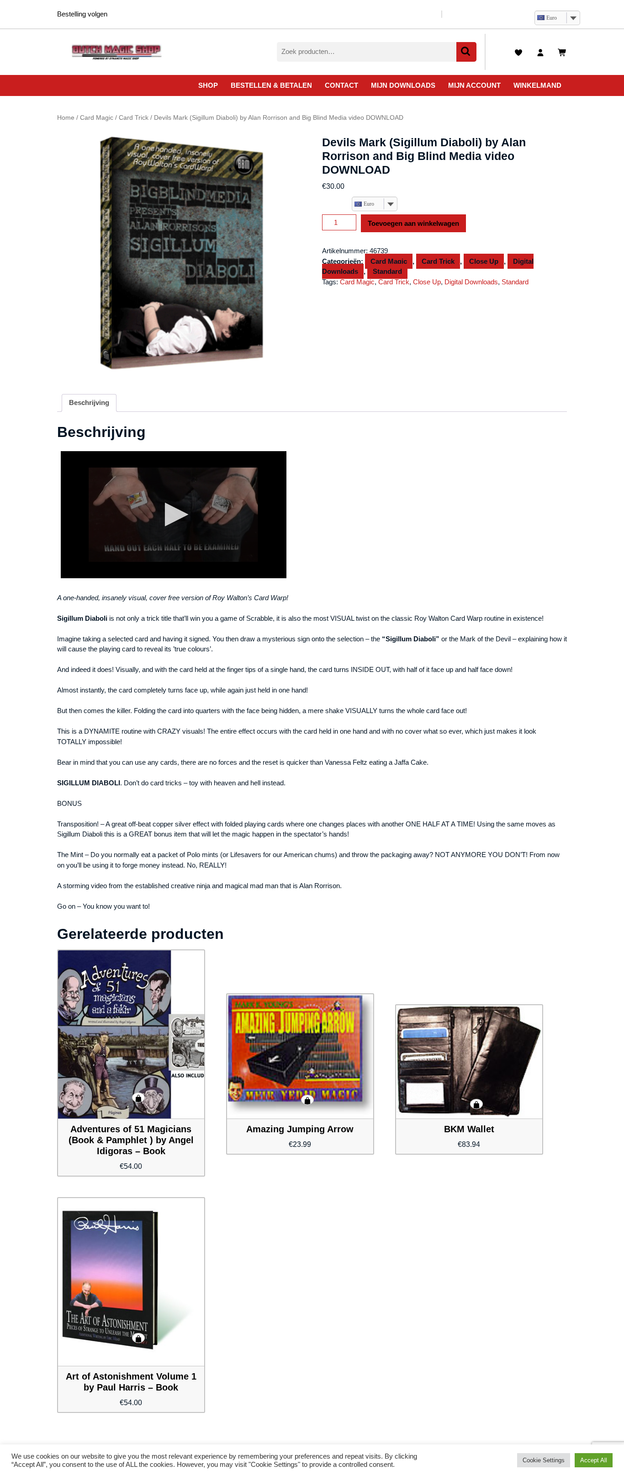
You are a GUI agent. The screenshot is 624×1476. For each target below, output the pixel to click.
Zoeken (466, 52)
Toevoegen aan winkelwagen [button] (138, 1097)
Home (65, 117)
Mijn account (474, 85)
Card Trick (133, 117)
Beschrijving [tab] (89, 402)
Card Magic (96, 117)
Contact (341, 85)
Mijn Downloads (403, 85)
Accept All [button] (593, 1460)
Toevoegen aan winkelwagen (413, 223)
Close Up (483, 261)
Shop (208, 85)
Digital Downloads (471, 282)
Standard (387, 271)
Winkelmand (537, 85)
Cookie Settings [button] (544, 1460)
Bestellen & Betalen (271, 85)
